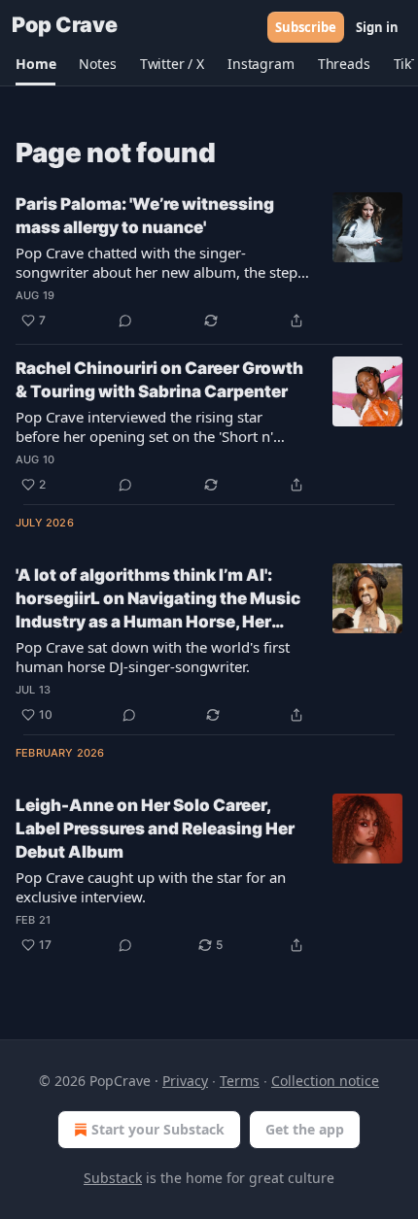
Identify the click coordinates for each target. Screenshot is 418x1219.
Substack (113, 1177)
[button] (35, 64)
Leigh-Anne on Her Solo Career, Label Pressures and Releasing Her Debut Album (155, 829)
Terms (240, 1080)
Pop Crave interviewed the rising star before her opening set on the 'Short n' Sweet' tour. (144, 426)
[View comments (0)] (125, 320)
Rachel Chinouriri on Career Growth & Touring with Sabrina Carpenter (159, 379)
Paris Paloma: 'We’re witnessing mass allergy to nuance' (145, 215)
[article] (209, 262)
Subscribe (305, 27)
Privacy (185, 1080)
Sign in (377, 27)
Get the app (304, 1129)
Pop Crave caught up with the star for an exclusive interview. (151, 886)
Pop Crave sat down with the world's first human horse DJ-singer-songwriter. (153, 656)
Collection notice (325, 1080)
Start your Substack (158, 1129)
